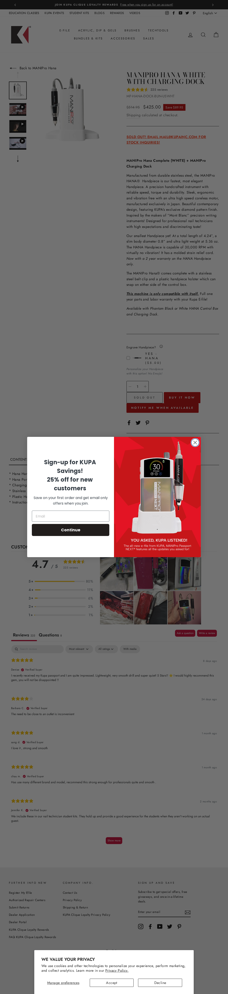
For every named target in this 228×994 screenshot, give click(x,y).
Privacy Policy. (116, 970)
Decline (160, 982)
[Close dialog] (195, 442)
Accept (111, 982)
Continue (70, 530)
